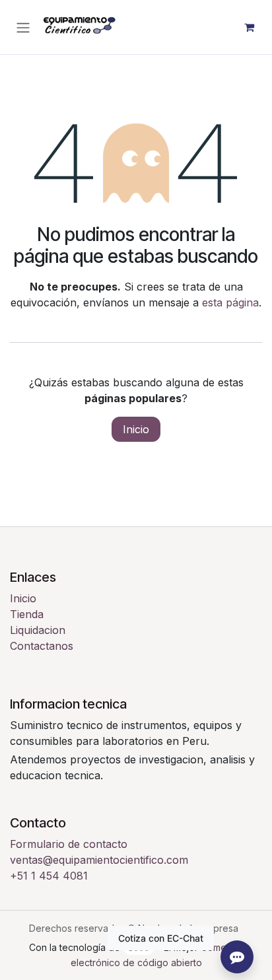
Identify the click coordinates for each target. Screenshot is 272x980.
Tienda (27, 614)
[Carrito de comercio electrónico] (249, 27)
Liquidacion (37, 630)
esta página (230, 302)
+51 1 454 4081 (49, 875)
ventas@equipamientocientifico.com (99, 859)
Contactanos (41, 645)
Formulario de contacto (68, 844)
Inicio (136, 429)
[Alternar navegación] (23, 27)
